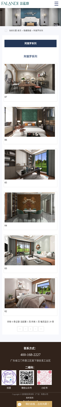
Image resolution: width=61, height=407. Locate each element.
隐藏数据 (27, 31)
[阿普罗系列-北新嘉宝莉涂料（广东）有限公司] (30, 3)
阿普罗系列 (38, 31)
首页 (19, 31)
